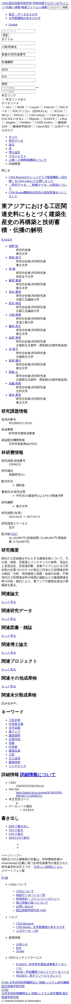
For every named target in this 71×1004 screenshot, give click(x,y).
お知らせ (22, 944)
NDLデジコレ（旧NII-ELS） (31, 111)
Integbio (10, 122)
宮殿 (12, 743)
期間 (4, 83)
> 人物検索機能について (31, 159)
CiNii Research (25, 923)
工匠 (12, 754)
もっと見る (8, 602)
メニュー (54, 7)
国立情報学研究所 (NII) (31, 910)
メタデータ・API (27, 930)
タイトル (7, 39)
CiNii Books (57, 115)
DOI (4, 76)
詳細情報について (38, 774)
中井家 (13, 746)
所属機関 (7, 62)
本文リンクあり (15, 99)
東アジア (14, 731)
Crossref (34, 107)
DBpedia (34, 118)
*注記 (13, 534)
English (13, 24)
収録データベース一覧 (30, 895)
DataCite (49, 107)
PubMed (25, 122)
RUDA (58, 111)
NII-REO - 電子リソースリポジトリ (38, 975)
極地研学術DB (22, 126)
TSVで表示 (16, 830)
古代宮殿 (14, 727)
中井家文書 (16, 724)
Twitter (20, 951)
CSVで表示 (16, 833)
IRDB (20, 107)
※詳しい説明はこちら (48, 866)
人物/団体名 (9, 46)
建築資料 (14, 735)
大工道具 (14, 758)
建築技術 (14, 762)
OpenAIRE (43, 126)
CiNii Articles (37, 115)
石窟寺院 (14, 739)
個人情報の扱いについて (32, 902)
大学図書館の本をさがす (25, 18)
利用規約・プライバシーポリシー (38, 898)
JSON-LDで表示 (19, 837)
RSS (18, 947)
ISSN (4, 69)
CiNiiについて (25, 891)
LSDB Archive (44, 122)
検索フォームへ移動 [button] (34, 7)
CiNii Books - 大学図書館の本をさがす (40, 927)
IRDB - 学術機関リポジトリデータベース (42, 971)
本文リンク (8, 95)
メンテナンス (17, 765)
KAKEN (50, 118)
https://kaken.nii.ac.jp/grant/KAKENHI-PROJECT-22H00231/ (39, 794)
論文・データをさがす (23, 14)
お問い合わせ (24, 906)
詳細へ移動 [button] (13, 7)
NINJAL (19, 115)
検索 (65, 7)
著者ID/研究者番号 (13, 54)
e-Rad (63, 118)
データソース (10, 103)
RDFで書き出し (19, 826)
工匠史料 (14, 720)
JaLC (9, 107)
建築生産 (14, 750)
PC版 (4, 877)
